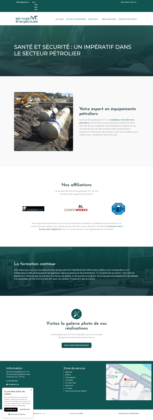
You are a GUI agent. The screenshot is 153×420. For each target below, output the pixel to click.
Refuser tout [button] (25, 409)
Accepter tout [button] (11, 409)
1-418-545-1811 (36, 6)
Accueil (60, 19)
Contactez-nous (127, 19)
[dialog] (17, 403)
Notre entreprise (76, 19)
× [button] (31, 390)
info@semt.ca (23, 2)
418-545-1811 (13, 381)
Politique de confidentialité (129, 413)
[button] (17, 414)
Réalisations (109, 19)
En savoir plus (21, 405)
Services (93, 19)
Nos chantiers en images (76, 345)
